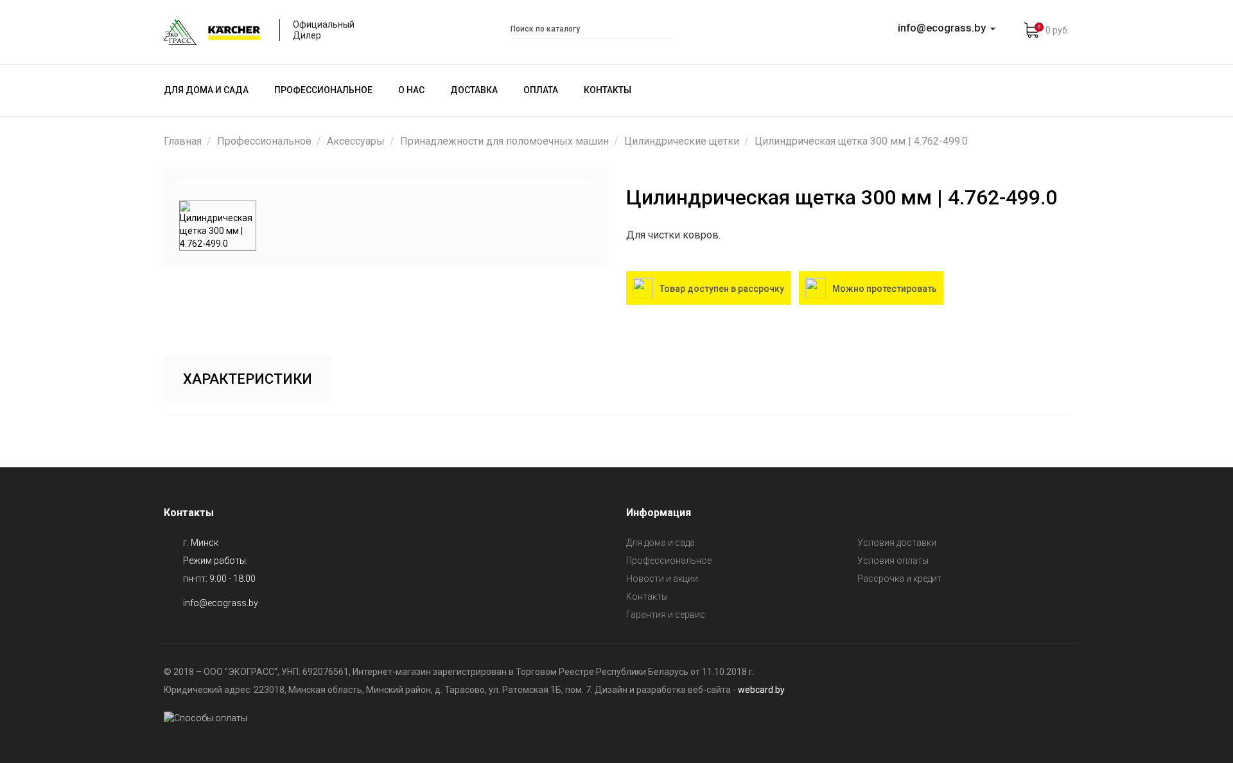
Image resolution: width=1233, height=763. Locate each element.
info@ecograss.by (220, 603)
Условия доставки (896, 542)
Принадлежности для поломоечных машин (504, 141)
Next (611, 182)
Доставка (474, 90)
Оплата (540, 90)
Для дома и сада (206, 90)
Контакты (607, 90)
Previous (160, 182)
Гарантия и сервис (665, 614)
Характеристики (247, 379)
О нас (411, 90)
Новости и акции (662, 578)
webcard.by (761, 690)
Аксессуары (356, 141)
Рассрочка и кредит (899, 578)
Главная (183, 141)
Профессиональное (323, 90)
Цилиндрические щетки (681, 141)
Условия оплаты (893, 560)
